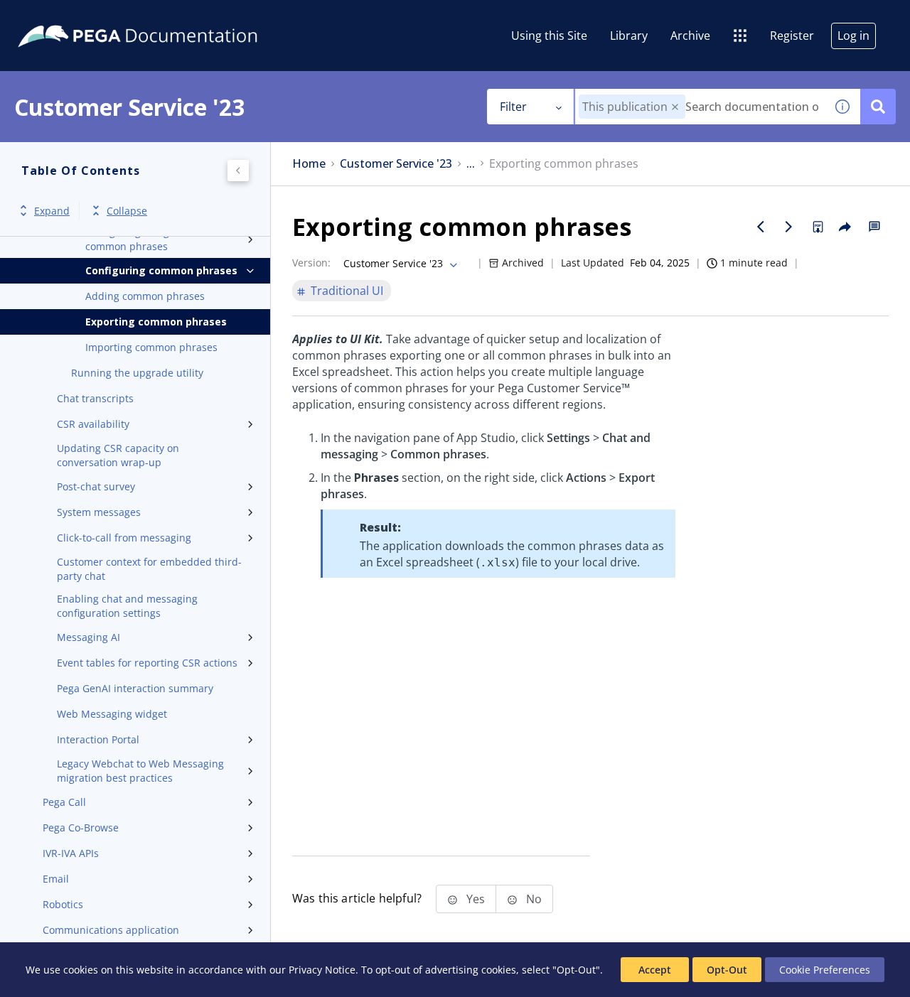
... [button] (470, 164)
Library (629, 35)
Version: (311, 262)
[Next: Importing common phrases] (789, 226)
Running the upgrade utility (137, 372)
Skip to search (172, 16)
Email (56, 878)
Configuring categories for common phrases (147, 239)
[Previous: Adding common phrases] (760, 226)
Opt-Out (727, 969)
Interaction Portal (98, 739)
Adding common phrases (145, 296)
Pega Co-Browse (81, 827)
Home (309, 164)
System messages (99, 512)
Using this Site (549, 35)
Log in (853, 35)
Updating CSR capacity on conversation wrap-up (118, 455)
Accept (654, 969)
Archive (690, 35)
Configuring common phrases (161, 270)
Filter (513, 106)
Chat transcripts (95, 398)
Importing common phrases (151, 347)
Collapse (127, 210)
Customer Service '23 (396, 164)
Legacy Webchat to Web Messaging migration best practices (140, 771)
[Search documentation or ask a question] (878, 106)
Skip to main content (63, 16)
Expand (52, 210)
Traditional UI (347, 290)
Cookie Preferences (824, 969)
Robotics (63, 904)
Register (792, 35)
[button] (675, 107)
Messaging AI (88, 637)
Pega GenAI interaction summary (135, 688)
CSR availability (93, 424)
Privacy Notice (322, 969)
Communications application (111, 930)
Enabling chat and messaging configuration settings (127, 606)
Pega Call (64, 802)
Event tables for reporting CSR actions (147, 662)
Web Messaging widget (112, 714)
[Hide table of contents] (238, 170)
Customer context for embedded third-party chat (149, 569)
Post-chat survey (96, 486)
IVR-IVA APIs (71, 853)
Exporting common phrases (156, 321)
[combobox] (700, 106)
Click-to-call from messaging (124, 537)
